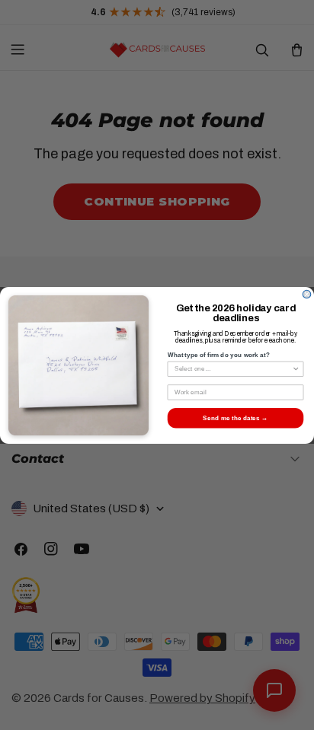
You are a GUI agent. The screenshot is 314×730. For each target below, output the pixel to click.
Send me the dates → (235, 417)
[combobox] (233, 369)
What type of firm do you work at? (219, 355)
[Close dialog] (307, 294)
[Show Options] (296, 369)
